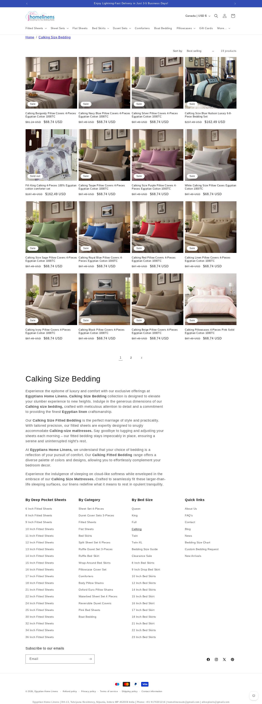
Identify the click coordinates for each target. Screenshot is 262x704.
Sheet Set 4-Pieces (91, 508)
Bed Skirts (85, 535)
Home (30, 37)
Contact (190, 522)
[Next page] (141, 358)
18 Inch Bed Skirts (144, 616)
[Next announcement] (235, 3)
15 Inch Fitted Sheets (40, 562)
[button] (35, 28)
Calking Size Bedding (55, 37)
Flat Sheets (86, 529)
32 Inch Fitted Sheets (40, 623)
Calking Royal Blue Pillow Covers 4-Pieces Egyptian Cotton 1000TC (101, 259)
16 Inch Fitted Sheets (40, 569)
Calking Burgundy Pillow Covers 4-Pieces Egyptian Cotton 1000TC (51, 115)
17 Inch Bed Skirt (143, 610)
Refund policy (70, 691)
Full (134, 522)
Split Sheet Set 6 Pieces (94, 542)
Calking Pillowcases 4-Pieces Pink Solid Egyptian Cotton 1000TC (209, 331)
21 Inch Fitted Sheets (40, 589)
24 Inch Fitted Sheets (40, 603)
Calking (137, 529)
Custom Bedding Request (201, 549)
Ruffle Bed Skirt (89, 556)
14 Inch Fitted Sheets (40, 556)
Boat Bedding (87, 616)
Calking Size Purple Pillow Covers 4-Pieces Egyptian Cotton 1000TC (154, 187)
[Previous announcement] (27, 3)
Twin (135, 535)
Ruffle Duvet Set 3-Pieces (96, 549)
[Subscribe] (90, 659)
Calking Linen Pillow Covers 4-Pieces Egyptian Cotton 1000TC (208, 259)
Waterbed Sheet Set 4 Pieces (98, 596)
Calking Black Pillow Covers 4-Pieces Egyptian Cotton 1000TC (102, 331)
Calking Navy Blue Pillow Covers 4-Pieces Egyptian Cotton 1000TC (104, 115)
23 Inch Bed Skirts (144, 637)
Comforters (86, 576)
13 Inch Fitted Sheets (40, 549)
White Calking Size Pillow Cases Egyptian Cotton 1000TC (210, 187)
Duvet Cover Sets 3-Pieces (96, 515)
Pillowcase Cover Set (92, 569)
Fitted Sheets (87, 522)
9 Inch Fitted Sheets (39, 522)
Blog (188, 529)
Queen (136, 508)
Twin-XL (137, 542)
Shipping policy (130, 691)
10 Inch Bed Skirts (144, 576)
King (135, 515)
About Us (191, 508)
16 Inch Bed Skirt (143, 603)
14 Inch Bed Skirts (144, 589)
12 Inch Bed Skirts (144, 582)
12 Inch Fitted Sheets (40, 542)
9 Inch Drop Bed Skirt (146, 569)
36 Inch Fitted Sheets (40, 637)
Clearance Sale (142, 556)
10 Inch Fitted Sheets (40, 529)
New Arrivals (193, 556)
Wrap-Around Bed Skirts (94, 562)
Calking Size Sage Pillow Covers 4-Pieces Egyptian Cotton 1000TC (51, 259)
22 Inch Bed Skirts (144, 630)
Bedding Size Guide (145, 549)
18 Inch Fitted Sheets (40, 582)
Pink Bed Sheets (89, 610)
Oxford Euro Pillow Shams (96, 589)
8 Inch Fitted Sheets (39, 515)
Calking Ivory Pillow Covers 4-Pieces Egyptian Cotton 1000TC (48, 331)
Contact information (152, 691)
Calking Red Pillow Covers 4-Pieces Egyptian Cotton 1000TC (153, 259)
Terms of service (109, 691)
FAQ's (189, 515)
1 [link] (121, 357)
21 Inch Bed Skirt (143, 623)
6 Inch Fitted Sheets (39, 508)
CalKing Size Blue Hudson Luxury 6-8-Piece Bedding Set (208, 115)
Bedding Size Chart (197, 542)
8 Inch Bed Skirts (143, 562)
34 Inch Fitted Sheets (40, 630)
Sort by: (178, 50)
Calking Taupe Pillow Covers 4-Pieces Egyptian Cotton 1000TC (102, 187)
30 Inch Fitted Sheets (40, 616)
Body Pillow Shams (91, 582)
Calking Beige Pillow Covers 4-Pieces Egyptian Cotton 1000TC (155, 331)
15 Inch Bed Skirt (143, 596)
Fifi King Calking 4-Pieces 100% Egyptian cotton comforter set (51, 187)
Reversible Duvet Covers (95, 603)
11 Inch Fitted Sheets (40, 535)
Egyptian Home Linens (46, 691)
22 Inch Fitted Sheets (40, 596)
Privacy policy (88, 691)
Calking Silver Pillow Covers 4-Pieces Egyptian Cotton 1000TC (155, 115)
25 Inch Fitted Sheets (40, 610)
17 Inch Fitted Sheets (40, 576)
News (188, 535)
